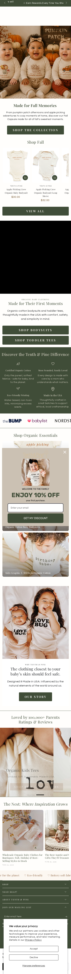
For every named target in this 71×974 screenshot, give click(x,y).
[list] (35, 385)
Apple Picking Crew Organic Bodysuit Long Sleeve (45, 192)
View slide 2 (40, 793)
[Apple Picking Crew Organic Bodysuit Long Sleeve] (46, 165)
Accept (34, 949)
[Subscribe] (67, 916)
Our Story (36, 697)
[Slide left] (5, 3)
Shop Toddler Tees (35, 340)
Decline (34, 957)
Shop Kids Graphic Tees (29, 786)
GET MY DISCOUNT (36, 518)
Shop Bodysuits (35, 330)
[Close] (65, 452)
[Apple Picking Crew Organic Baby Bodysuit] (16, 165)
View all (35, 211)
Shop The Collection (35, 130)
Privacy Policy (33, 940)
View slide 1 (31, 793)
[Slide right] (66, 3)
